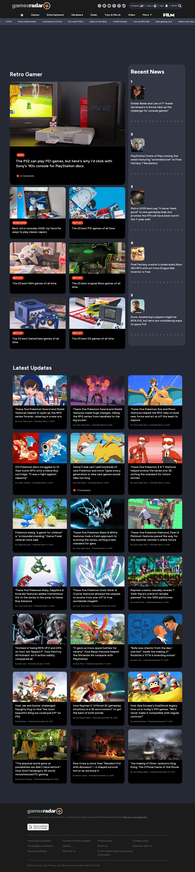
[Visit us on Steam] (124, 6)
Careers (66, 845)
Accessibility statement (40, 845)
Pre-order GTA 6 (75, 22)
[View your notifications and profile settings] (166, 6)
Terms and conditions (39, 840)
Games (35, 14)
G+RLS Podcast (120, 22)
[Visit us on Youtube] (109, 6)
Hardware (77, 14)
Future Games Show (27, 22)
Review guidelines (37, 851)
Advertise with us (142, 845)
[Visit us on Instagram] (119, 6)
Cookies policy (141, 840)
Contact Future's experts (76, 840)
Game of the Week (98, 22)
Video (131, 14)
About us (103, 845)
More (146, 14)
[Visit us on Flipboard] (104, 6)
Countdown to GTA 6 (52, 22)
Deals (94, 14)
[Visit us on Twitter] (99, 6)
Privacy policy (105, 840)
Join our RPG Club (142, 22)
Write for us (69, 851)
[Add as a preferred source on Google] (38, 827)
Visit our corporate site (134, 817)
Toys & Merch (113, 14)
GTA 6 (9, 22)
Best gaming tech (164, 22)
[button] (176, 5)
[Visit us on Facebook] (114, 6)
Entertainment (55, 14)
